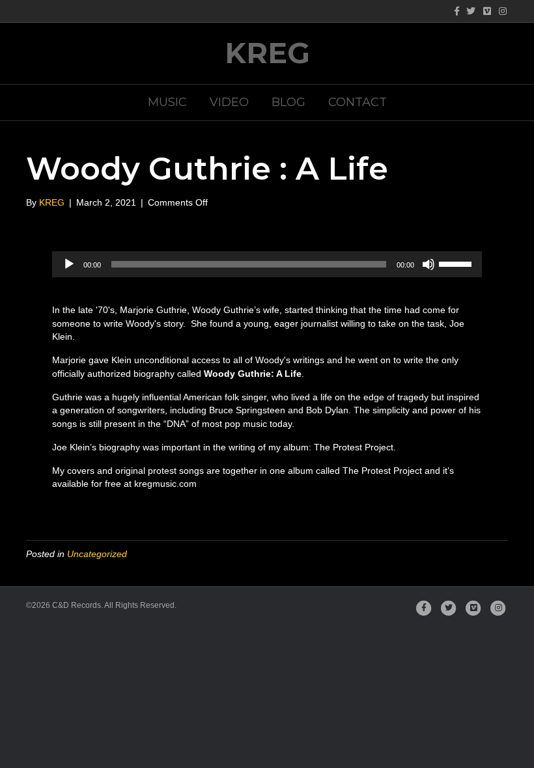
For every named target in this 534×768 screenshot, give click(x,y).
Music (167, 102)
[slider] (457, 263)
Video (229, 102)
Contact (357, 102)
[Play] (69, 264)
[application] (267, 264)
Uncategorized (97, 554)
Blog (288, 102)
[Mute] (428, 264)
